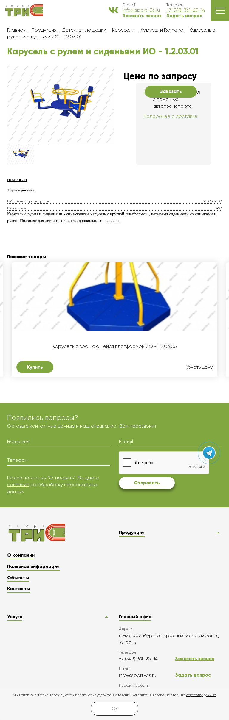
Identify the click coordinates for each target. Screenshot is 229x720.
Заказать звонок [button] (142, 15)
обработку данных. (201, 695)
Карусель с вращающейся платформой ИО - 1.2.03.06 (114, 346)
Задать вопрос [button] (184, 15)
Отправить (147, 483)
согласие (18, 484)
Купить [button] (35, 367)
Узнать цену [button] (199, 367)
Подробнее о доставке (170, 116)
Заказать (171, 91)
